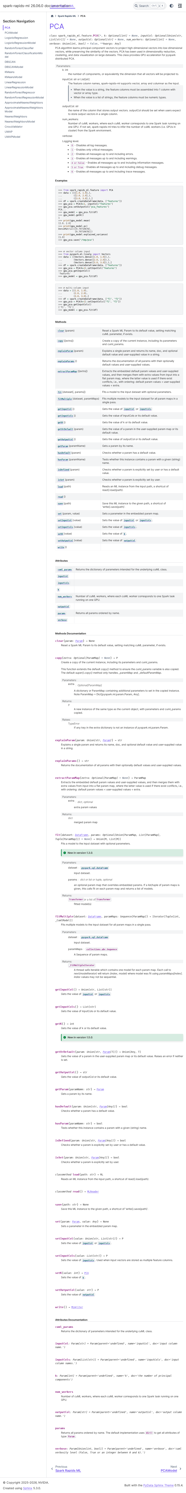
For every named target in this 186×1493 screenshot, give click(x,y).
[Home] (52, 16)
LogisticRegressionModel (20, 42)
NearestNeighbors (16, 116)
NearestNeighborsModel (20, 121)
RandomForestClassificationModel (24, 55)
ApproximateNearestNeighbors (24, 102)
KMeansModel (13, 77)
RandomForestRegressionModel (24, 97)
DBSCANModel (14, 66)
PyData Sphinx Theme (158, 1485)
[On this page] (180, 6)
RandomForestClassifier (19, 48)
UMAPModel (12, 136)
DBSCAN (10, 61)
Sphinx (27, 1488)
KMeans (10, 71)
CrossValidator (14, 126)
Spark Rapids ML (62, 6)
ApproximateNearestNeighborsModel (24, 109)
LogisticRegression (16, 37)
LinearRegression (15, 82)
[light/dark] (171, 6)
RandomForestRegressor (20, 92)
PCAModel (11, 32)
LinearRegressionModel (19, 87)
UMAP (9, 131)
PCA (7, 27)
